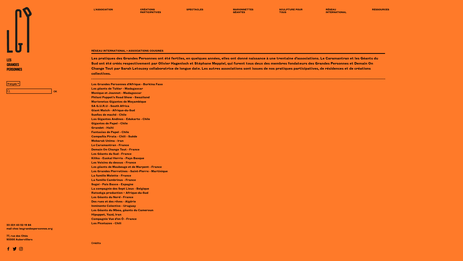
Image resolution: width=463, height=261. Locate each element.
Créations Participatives (150, 10)
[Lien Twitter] (14, 248)
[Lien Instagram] (21, 248)
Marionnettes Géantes (243, 10)
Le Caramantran (334, 58)
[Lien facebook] (8, 248)
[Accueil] (19, 39)
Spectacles (194, 9)
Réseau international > (109, 50)
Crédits (96, 243)
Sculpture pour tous (291, 10)
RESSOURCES (380, 9)
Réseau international (336, 10)
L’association (103, 9)
